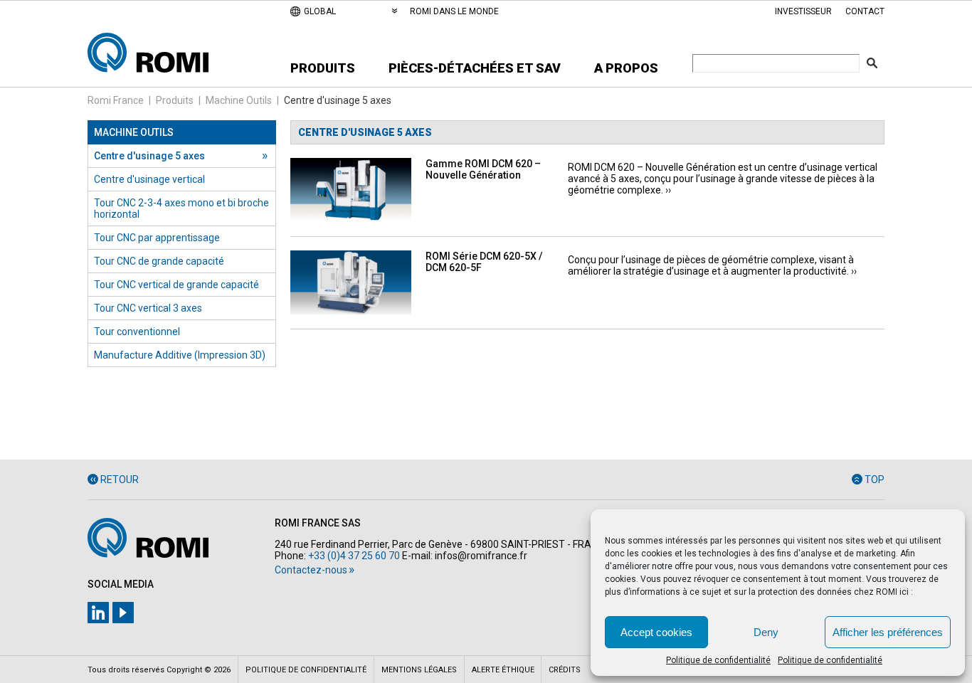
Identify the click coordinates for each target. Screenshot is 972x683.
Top (874, 479)
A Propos (626, 67)
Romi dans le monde (454, 11)
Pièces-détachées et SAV (475, 67)
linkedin (98, 612)
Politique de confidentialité (718, 660)
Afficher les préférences (888, 632)
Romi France (116, 100)
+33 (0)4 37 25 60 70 (354, 555)
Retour (119, 479)
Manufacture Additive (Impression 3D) (179, 355)
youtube (123, 612)
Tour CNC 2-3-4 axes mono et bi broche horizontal (181, 208)
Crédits (565, 669)
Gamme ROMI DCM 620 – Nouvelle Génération (483, 169)
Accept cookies (656, 632)
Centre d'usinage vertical (149, 179)
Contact (864, 11)
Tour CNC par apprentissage (157, 237)
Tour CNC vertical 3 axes (148, 308)
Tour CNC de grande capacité (159, 261)
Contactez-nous (311, 570)
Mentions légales (419, 669)
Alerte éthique (503, 669)
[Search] (872, 63)
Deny (766, 632)
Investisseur (803, 11)
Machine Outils (239, 100)
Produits (322, 67)
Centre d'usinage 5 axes (149, 156)
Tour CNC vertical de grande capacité (176, 284)
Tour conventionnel (137, 331)
